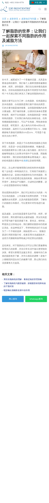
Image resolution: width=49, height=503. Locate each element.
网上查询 (13, 299)
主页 (4, 18)
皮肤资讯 (14, 18)
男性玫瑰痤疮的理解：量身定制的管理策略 (23, 279)
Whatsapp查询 (36, 299)
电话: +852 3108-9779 (14, 2)
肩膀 (25, 160)
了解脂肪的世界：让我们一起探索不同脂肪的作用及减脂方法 (24, 36)
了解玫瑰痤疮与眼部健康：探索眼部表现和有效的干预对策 (25, 284)
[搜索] (39, 9)
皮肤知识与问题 (28, 18)
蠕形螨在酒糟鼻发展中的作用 (17, 290)
